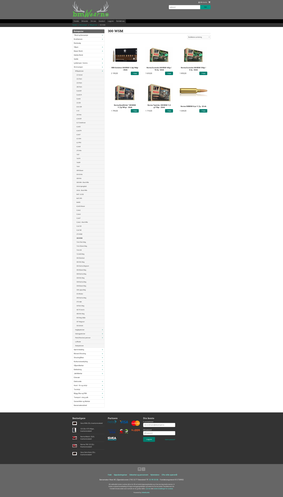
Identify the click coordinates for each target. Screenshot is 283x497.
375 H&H (79, 302)
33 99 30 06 (153, 480)
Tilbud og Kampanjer (81, 35)
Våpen (76, 47)
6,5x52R (78, 119)
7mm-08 (79, 250)
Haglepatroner (79, 330)
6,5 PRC (78, 142)
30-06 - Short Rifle (81, 190)
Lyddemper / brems (81, 63)
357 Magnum (80, 322)
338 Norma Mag (81, 282)
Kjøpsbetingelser (120, 475)
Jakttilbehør (78, 373)
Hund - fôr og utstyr (80, 385)
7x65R (78, 162)
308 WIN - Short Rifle (82, 182)
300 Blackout (80, 258)
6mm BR (79, 107)
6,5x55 (78, 126)
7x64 (77, 166)
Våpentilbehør (79, 365)
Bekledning (78, 369)
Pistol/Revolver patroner (82, 338)
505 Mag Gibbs (80, 318)
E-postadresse (148, 422)
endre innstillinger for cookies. (163, 488)
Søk (205, 7)
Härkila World (78, 55)
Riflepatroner (79, 71)
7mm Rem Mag (81, 242)
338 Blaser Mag (81, 286)
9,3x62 (78, 210)
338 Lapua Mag (81, 290)
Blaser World (78, 51)
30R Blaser (79, 170)
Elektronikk (77, 381)
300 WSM (79, 238)
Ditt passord (147, 430)
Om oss (93, 21)
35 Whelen (79, 294)
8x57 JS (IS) (80, 194)
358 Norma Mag (81, 298)
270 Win (78, 150)
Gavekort (102, 21)
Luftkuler (78, 342)
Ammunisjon (78, 67)
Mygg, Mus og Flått (80, 393)
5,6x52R (78, 91)
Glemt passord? (170, 439)
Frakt (110, 475)
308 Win (78, 178)
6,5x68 (78, 146)
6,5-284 (78, 138)
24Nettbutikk (145, 492)
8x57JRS (79, 198)
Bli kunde (85, 21)
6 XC (77, 111)
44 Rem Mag (80, 306)
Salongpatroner (80, 334)
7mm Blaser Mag (81, 246)
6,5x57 (78, 134)
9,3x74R (78, 230)
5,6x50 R (79, 95)
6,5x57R (78, 130)
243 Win (78, 115)
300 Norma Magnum (82, 266)
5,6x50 (78, 99)
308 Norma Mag (81, 274)
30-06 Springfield (81, 186)
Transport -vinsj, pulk (81, 397)
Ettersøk (77, 377)
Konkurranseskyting (81, 361)
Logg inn (111, 21)
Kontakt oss (120, 21)
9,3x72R (78, 226)
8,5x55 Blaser (80, 206)
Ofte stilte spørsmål (169, 475)
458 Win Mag (80, 314)
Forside (76, 21)
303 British (79, 326)
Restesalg (77, 43)
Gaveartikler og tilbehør (82, 401)
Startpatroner (79, 346)
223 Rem (79, 83)
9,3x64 (78, 214)
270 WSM (79, 234)
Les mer (148, 488)
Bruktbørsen (78, 39)
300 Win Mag (80, 262)
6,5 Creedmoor (81, 123)
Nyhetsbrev (154, 475)
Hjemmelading (79, 349)
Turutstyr (77, 389)
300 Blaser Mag (81, 270)
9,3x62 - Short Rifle (82, 222)
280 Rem (79, 87)
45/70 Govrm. (80, 310)
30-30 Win (79, 174)
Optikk (76, 59)
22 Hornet (79, 75)
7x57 (77, 154)
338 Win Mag (80, 278)
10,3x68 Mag (80, 254)
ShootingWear (79, 357)
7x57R (78, 158)
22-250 (78, 103)
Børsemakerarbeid (80, 405)
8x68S (78, 202)
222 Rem (79, 79)
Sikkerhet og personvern (138, 475)
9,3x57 (78, 218)
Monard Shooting (80, 353)
